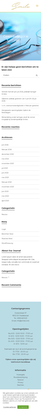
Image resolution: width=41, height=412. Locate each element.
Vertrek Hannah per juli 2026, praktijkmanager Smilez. (19, 93)
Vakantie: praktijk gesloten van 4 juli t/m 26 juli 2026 (19, 100)
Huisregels (21, 375)
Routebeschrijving (20, 377)
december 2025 (8, 154)
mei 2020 (5, 196)
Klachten (20, 385)
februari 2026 (7, 149)
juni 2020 (5, 191)
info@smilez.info (23, 321)
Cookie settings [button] (9, 407)
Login (4, 229)
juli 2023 (5, 168)
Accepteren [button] (23, 407)
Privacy (20, 382)
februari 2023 (7, 182)
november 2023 (8, 163)
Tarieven (20, 380)
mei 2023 (5, 177)
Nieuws (4, 214)
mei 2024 (5, 159)
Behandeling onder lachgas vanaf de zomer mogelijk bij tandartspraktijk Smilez (18, 118)
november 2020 (8, 187)
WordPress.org (7, 243)
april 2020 (5, 201)
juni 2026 (5, 145)
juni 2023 (5, 173)
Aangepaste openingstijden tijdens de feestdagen (16, 111)
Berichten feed (7, 234)
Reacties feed (7, 239)
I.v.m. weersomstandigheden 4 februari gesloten (20, 106)
